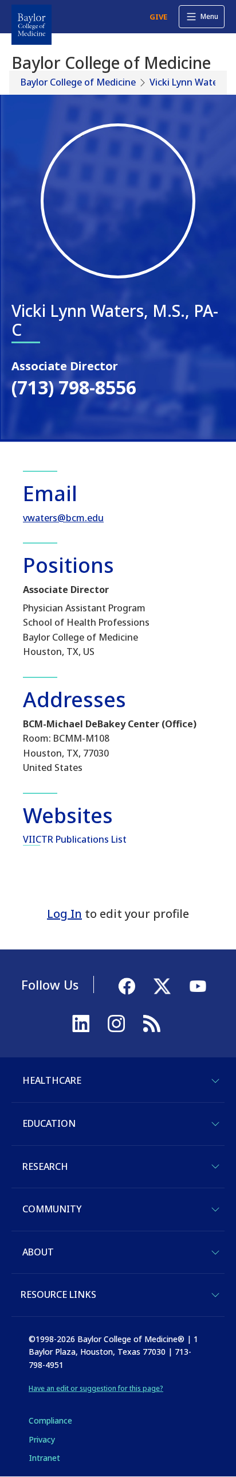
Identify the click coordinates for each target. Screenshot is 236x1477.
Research (45, 1166)
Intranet (44, 1457)
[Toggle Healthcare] (215, 1081)
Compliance (50, 1420)
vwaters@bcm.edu (63, 517)
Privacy (42, 1439)
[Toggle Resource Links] (215, 1295)
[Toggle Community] (215, 1209)
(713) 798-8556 (73, 387)
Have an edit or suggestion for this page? (96, 1388)
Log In (64, 913)
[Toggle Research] (215, 1166)
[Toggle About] (215, 1252)
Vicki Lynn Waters (188, 82)
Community (51, 1209)
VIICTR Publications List (75, 839)
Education (49, 1123)
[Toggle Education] (215, 1124)
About (38, 1252)
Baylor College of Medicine (78, 82)
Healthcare (51, 1080)
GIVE (158, 16)
